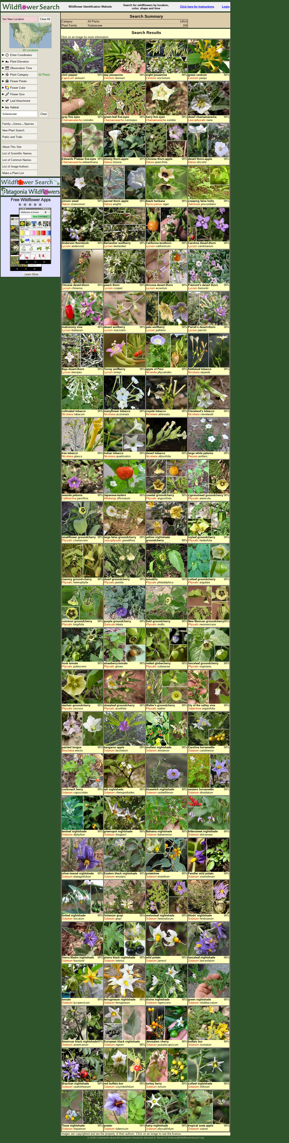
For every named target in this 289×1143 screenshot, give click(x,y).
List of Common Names (16, 160)
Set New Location (13, 19)
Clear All (45, 19)
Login (226, 6)
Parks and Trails (12, 137)
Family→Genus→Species (18, 123)
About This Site (11, 146)
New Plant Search (13, 130)
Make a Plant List (13, 173)
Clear (43, 114)
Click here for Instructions (197, 6)
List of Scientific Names (17, 153)
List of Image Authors (15, 166)
